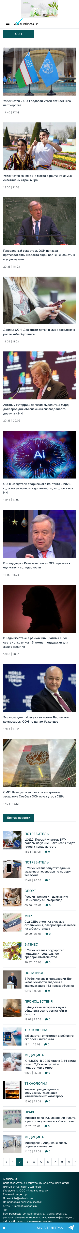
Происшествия (39, 1001)
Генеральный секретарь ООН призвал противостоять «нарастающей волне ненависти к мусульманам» (39, 255)
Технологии (36, 1030)
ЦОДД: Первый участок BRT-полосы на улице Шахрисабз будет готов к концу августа (50, 843)
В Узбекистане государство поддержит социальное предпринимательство (44, 953)
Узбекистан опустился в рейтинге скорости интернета (49, 1037)
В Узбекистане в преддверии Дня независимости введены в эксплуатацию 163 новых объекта (49, 982)
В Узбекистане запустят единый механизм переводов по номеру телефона (48, 871)
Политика (34, 973)
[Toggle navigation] (7, 23)
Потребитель (37, 834)
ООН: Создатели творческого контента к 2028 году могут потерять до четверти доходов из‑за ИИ (38, 488)
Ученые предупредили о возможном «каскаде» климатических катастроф (44, 1092)
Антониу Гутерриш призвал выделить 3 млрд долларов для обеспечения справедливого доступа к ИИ (36, 409)
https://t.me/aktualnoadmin (20, 1206)
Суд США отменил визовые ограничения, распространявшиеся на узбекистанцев (50, 925)
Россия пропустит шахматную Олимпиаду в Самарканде (46, 898)
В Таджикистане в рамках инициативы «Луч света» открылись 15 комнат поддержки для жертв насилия (35, 642)
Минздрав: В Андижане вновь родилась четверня (46, 1144)
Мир (28, 916)
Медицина (34, 1055)
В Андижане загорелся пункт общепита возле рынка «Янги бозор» (46, 1010)
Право (30, 1112)
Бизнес (31, 944)
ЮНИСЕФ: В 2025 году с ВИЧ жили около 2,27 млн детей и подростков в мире (50, 1064)
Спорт (30, 891)
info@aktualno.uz (22, 1198)
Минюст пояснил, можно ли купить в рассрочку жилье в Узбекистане (50, 1119)
